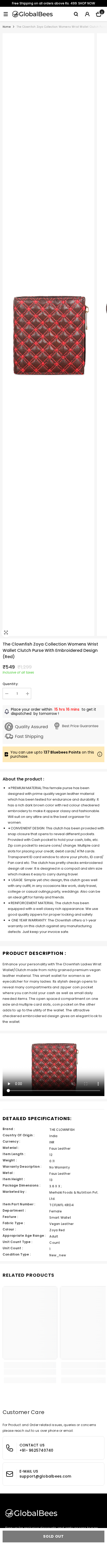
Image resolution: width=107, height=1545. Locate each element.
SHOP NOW (86, 3)
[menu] (6, 14)
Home (7, 27)
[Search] (76, 14)
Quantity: (10, 684)
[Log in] (87, 14)
